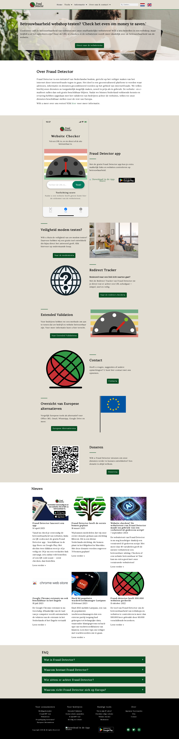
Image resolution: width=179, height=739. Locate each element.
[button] (93, 659)
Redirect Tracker (103, 270)
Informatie (79, 4)
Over (133, 707)
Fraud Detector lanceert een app (48, 524)
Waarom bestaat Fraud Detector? (66, 669)
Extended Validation (57, 315)
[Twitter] (134, 730)
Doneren (96, 447)
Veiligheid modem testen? (61, 230)
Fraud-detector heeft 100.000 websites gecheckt (127, 599)
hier (74, 103)
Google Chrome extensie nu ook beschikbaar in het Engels (50, 599)
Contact (96, 360)
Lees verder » (39, 565)
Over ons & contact (98, 4)
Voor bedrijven (74, 707)
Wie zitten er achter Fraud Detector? (69, 679)
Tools (67, 4)
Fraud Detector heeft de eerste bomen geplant (89, 524)
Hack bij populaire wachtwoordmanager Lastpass (89, 599)
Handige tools (104, 707)
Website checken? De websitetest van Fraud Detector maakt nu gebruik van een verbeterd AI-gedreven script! (128, 526)
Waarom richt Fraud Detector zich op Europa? (75, 689)
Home (59, 4)
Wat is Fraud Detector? (59, 659)
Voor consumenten (45, 707)
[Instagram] (139, 730)
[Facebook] (128, 730)
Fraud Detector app (105, 153)
